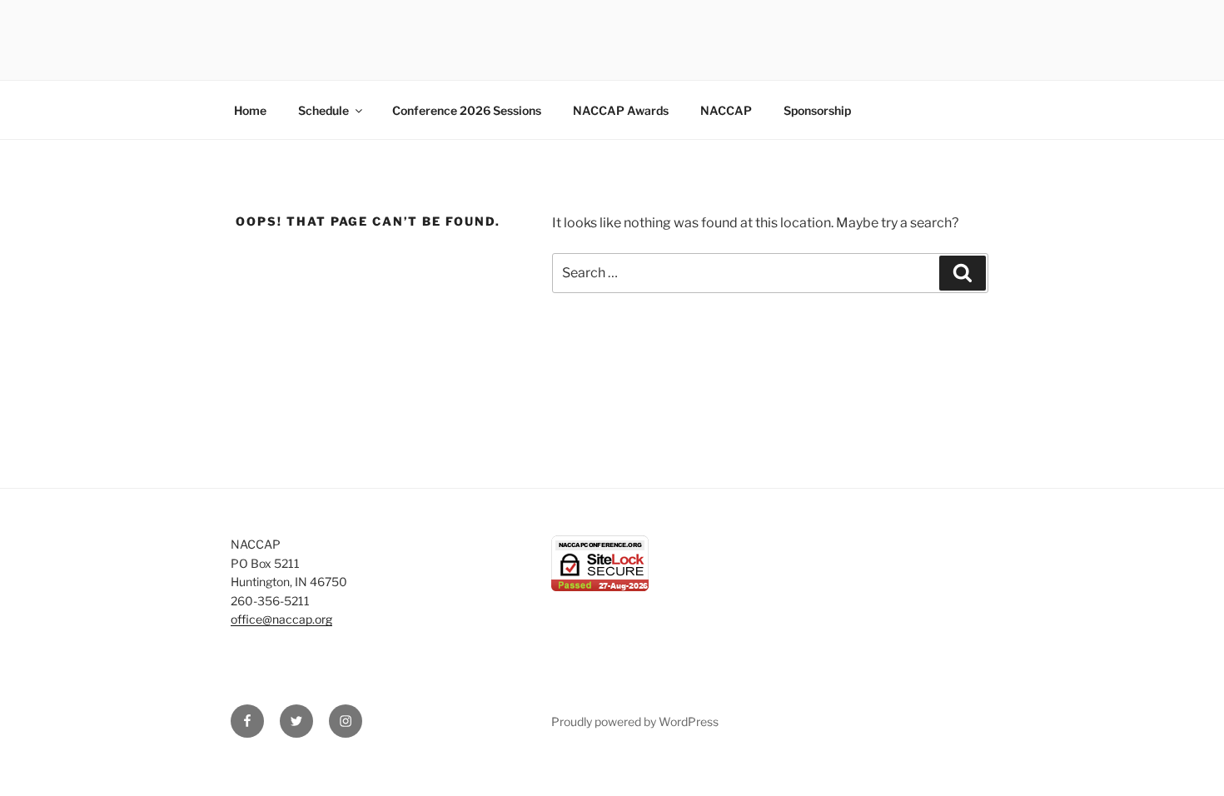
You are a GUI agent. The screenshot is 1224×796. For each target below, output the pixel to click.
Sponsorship (817, 110)
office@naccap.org (281, 619)
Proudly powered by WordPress (635, 721)
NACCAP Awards (621, 110)
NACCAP (726, 110)
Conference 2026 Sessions (466, 110)
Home (250, 110)
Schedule (323, 110)
